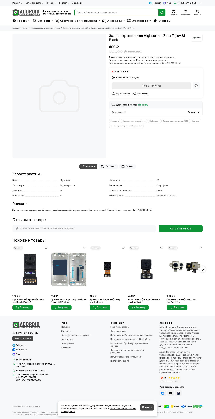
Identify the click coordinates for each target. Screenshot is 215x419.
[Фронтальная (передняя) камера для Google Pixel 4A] (30, 269)
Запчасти (44, 20)
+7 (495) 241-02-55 (186, 3)
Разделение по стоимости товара (45, 28)
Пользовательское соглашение (125, 357)
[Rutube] (178, 393)
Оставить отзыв (180, 228)
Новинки (22, 20)
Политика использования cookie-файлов (130, 339)
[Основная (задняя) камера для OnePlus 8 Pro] (185, 269)
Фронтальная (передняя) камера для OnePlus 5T (144, 300)
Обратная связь (118, 331)
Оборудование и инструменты (78, 20)
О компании (77, 3)
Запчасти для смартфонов (134, 121)
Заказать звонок (23, 338)
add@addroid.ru (23, 360)
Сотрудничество (34, 3)
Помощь (49, 3)
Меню (25, 28)
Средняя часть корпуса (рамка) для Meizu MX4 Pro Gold (68, 300)
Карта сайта (34, 407)
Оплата (129, 166)
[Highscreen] (196, 37)
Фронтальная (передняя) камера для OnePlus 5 (106, 300)
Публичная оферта (119, 361)
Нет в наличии (151, 85)
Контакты (64, 3)
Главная (15, 28)
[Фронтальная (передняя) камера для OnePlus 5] (107, 269)
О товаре (90, 166)
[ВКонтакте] (162, 393)
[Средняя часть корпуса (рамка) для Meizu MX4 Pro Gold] (69, 269)
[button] (12, 269)
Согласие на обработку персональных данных (129, 344)
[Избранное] (196, 85)
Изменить (143, 105)
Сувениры (164, 20)
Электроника (140, 20)
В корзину (25, 307)
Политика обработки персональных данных (131, 335)
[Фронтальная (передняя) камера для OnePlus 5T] (146, 269)
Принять (147, 407)
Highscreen (154, 121)
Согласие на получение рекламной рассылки (127, 351)
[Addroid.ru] (26, 12)
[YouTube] (170, 393)
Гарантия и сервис (119, 327)
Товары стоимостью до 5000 (75, 28)
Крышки (195, 121)
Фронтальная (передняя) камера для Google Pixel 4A (28, 300)
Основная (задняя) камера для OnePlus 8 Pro (181, 300)
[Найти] (161, 12)
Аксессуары (114, 20)
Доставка (111, 166)
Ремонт (16, 3)
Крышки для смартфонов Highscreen (126, 126)
